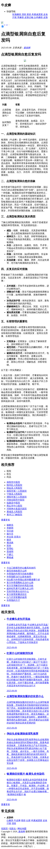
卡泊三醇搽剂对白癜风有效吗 (21, 568)
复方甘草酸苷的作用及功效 (20, 585)
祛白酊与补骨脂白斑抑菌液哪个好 (23, 579)
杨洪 (9, 540)
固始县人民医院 (14, 488)
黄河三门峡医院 (14, 514)
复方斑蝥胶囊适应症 (17, 594)
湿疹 (14, 823)
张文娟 (10, 531)
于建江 (10, 554)
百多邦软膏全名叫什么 (18, 591)
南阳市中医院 (13, 482)
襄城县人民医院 (14, 511)
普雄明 (10, 551)
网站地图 (22, 828)
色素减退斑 (36, 820)
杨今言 (10, 534)
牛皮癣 (7, 24)
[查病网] (2, 22)
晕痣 (23, 820)
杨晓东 (10, 525)
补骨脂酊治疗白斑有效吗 (19, 576)
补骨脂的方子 (13, 600)
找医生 (12, 828)
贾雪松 (10, 548)
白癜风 (10, 820)
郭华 (9, 545)
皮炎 (45, 820)
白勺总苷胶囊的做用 (17, 597)
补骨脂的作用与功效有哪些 (20, 574)
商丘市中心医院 (14, 506)
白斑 (28, 820)
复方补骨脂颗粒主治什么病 (20, 582)
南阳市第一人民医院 (17, 491)
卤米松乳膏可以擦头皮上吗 (20, 588)
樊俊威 (10, 557)
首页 (4, 24)
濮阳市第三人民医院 (17, 497)
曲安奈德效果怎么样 (17, 571)
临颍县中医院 (13, 503)
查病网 (27, 47)
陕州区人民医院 (14, 485)
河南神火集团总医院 (17, 508)
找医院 (4, 828)
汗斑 (9, 823)
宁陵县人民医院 (14, 494)
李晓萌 (10, 528)
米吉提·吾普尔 (14, 537)
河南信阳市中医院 (15, 500)
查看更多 (5, 520)
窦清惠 (10, 542)
